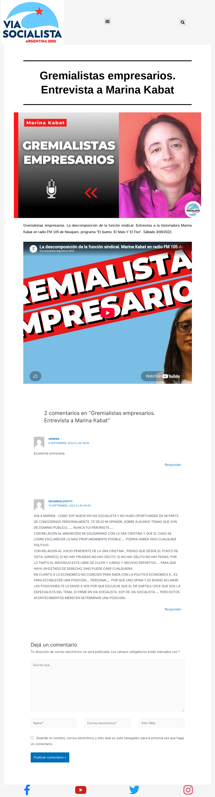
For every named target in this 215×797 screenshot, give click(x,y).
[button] (107, 21)
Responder (173, 465)
